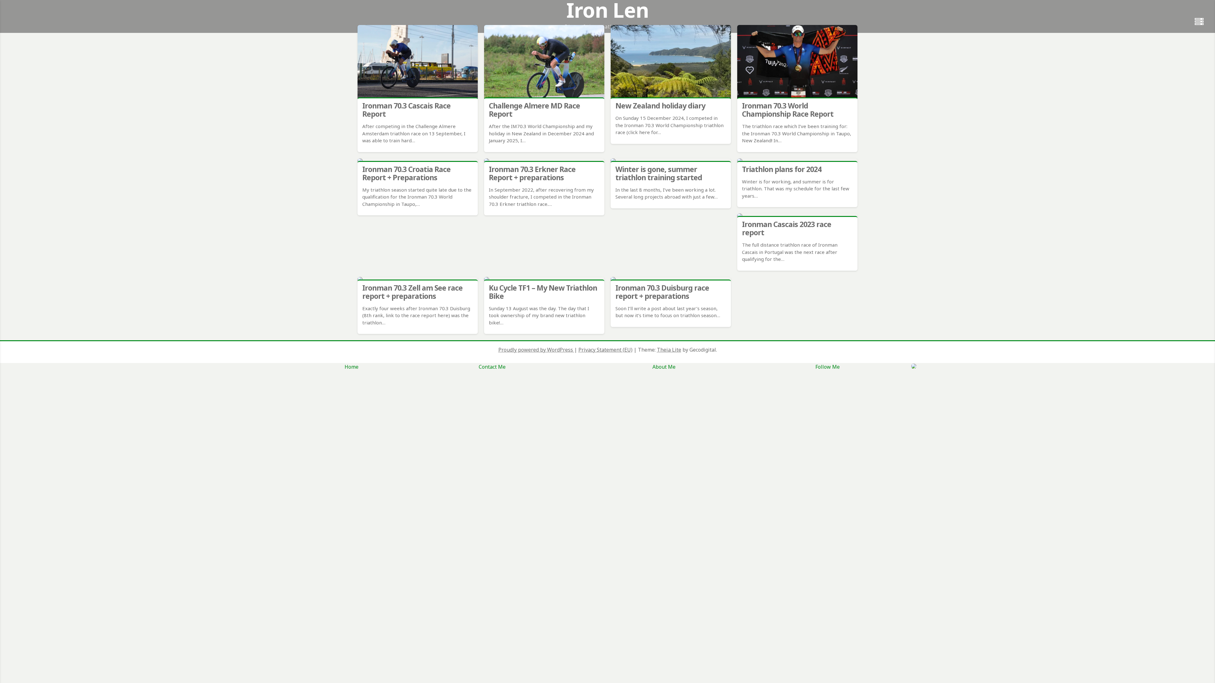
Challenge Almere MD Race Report (534, 110)
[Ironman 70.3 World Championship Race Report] (797, 62)
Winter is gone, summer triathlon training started (658, 173)
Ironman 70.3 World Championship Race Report (787, 110)
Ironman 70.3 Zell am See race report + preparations (412, 292)
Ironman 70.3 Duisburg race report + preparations (662, 292)
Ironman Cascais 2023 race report (786, 228)
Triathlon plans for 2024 (781, 169)
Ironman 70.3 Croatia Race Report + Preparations (406, 173)
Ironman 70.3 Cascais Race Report (406, 110)
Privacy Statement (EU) (605, 349)
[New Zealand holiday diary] (671, 62)
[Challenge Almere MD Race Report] (544, 62)
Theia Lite (669, 349)
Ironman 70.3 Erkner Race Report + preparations (532, 173)
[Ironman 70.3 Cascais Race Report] (418, 62)
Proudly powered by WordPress (536, 349)
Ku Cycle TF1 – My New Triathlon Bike (543, 292)
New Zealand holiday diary (660, 106)
